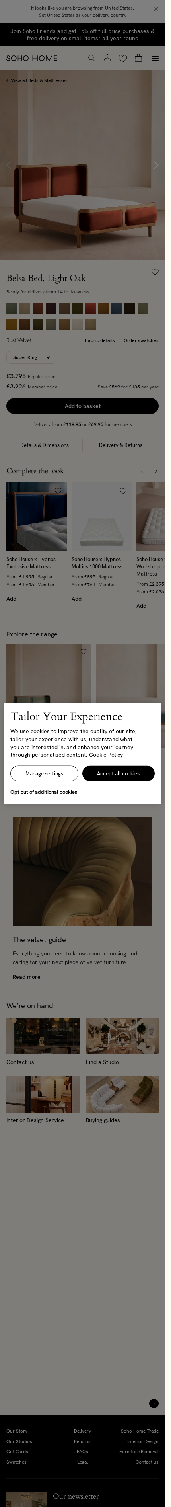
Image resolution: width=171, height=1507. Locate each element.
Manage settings (44, 773)
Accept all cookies (118, 773)
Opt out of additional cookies (43, 791)
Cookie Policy (106, 754)
